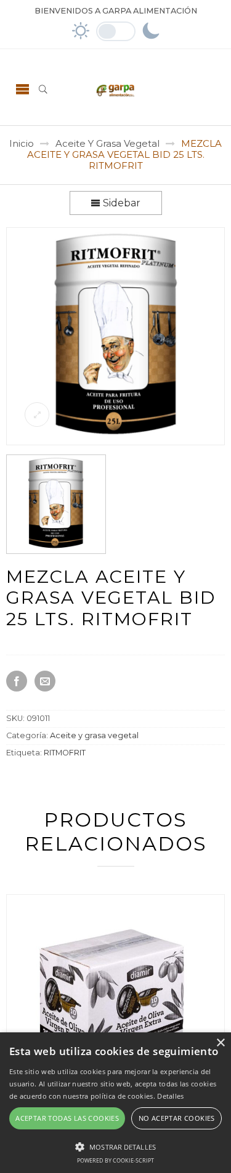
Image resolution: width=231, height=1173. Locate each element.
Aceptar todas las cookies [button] (67, 1118)
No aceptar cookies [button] (177, 1118)
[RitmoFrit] (116, 440)
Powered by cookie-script (115, 1160)
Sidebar (120, 203)
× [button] (220, 1043)
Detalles (170, 1096)
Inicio (21, 143)
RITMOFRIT (65, 752)
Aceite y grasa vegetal (107, 143)
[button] (115, 1145)
